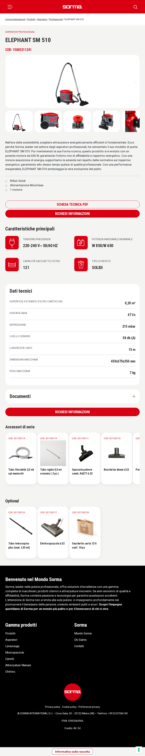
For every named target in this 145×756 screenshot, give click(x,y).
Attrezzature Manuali (18, 665)
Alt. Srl (77, 728)
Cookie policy (69, 706)
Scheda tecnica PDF (72, 204)
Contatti (79, 646)
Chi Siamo (80, 639)
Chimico (10, 671)
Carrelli (9, 659)
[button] (10, 7)
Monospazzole (14, 652)
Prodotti (10, 633)
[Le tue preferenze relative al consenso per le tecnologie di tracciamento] (138, 749)
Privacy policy (52, 706)
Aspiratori (11, 639)
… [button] (136, 81)
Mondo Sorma (83, 633)
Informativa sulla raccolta (72, 751)
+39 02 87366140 (118, 713)
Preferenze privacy (89, 706)
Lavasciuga (12, 646)
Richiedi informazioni (72, 214)
